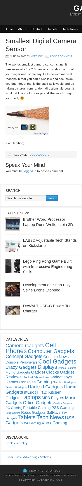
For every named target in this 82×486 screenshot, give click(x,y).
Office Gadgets (37, 402)
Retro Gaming (12, 413)
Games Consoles (20, 382)
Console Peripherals (21, 362)
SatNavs (54, 412)
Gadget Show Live (36, 377)
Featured (71, 368)
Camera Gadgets (24, 345)
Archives (45, 457)
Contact (36, 29)
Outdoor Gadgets (62, 403)
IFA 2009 (30, 392)
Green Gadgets (16, 387)
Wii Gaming (32, 423)
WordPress (44, 480)
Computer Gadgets (51, 351)
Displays (47, 367)
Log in (59, 480)
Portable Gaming (37, 408)
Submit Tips (13, 457)
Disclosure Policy (16, 443)
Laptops (31, 397)
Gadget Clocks (45, 372)
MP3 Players (53, 398)
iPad (42, 392)
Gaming (44, 381)
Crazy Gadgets (21, 367)
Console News (56, 357)
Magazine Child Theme (45, 475)
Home (9, 29)
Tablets (52, 29)
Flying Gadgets (17, 372)
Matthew (36, 56)
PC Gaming (13, 408)
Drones (62, 368)
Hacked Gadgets (45, 386)
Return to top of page (44, 470)
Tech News (70, 29)
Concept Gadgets (23, 356)
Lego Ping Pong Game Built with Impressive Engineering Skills (47, 266)
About (22, 29)
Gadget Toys (61, 377)
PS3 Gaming (62, 407)
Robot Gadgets (33, 412)
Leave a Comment (61, 56)
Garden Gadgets (64, 382)
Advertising (30, 457)
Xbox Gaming (54, 423)
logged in (30, 171)
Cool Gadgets (39, 154)
